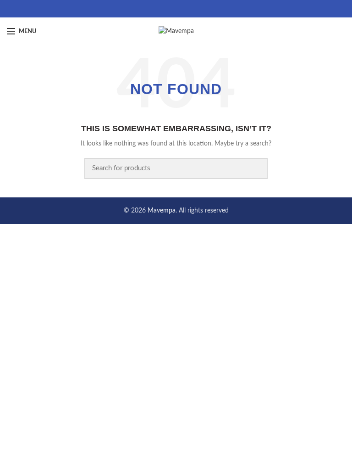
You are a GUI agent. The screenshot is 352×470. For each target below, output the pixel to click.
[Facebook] (164, 9)
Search (255, 168)
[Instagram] (187, 9)
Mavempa (162, 210)
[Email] (176, 9)
